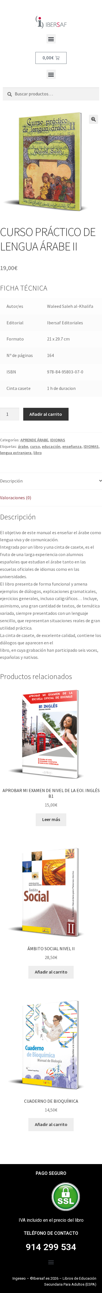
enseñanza (72, 446)
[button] (51, 38)
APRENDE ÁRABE (34, 439)
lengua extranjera (15, 452)
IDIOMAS (57, 439)
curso (35, 446)
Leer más (51, 819)
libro (37, 452)
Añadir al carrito (45, 414)
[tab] (51, 481)
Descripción (11, 481)
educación (51, 446)
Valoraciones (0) (15, 497)
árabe (23, 446)
